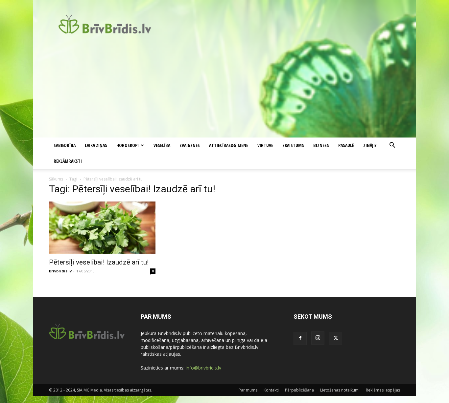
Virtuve (265, 145)
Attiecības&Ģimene (228, 145)
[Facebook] (300, 338)
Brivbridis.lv (60, 270)
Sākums (56, 179)
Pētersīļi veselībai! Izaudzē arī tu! (99, 262)
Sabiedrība (65, 145)
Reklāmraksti (68, 161)
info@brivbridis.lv (203, 368)
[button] (392, 146)
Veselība (162, 145)
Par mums (248, 390)
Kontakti (271, 390)
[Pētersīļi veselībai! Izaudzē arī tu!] (102, 228)
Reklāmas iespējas (383, 390)
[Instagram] (317, 338)
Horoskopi (127, 145)
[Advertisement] (224, 88)
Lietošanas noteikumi (340, 390)
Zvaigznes (189, 145)
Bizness (321, 145)
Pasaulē (346, 145)
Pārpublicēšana (299, 390)
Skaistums (293, 145)
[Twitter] (335, 338)
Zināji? (369, 145)
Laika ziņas (96, 145)
